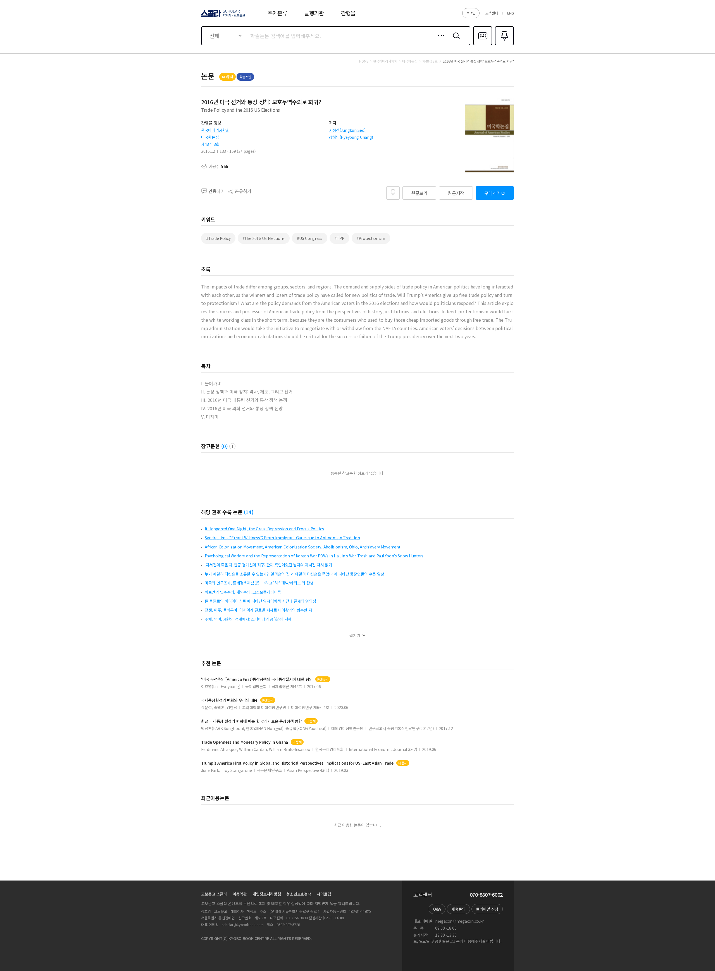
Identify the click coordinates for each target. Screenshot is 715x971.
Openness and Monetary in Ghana (244, 742)
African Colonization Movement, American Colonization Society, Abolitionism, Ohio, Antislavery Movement (302, 547)
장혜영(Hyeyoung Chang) (351, 137)
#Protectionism (371, 238)
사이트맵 (324, 894)
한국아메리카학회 (215, 130)
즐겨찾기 (503, 44)
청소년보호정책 (298, 894)
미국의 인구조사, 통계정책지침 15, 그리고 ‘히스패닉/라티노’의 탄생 (259, 583)
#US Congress (309, 238)
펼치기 (354, 635)
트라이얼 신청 (487, 909)
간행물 (348, 13)
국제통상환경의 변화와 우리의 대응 (229, 700)
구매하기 (492, 193)
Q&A (437, 909)
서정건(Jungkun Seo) (347, 130)
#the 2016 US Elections (264, 238)
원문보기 (419, 193)
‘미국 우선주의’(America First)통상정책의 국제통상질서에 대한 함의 (257, 679)
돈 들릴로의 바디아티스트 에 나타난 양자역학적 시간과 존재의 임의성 (260, 601)
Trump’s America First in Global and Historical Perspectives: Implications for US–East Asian (297, 763)
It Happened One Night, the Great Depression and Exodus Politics (264, 528)
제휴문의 (458, 909)
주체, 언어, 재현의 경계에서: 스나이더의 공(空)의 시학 (248, 619)
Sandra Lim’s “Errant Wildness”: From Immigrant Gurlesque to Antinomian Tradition (282, 537)
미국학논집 (210, 137)
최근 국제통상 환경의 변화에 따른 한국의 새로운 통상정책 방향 (251, 721)
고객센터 (491, 13)
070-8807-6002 (486, 895)
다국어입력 (483, 44)
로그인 (470, 12)
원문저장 (456, 193)
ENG (510, 13)
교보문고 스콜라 (214, 894)
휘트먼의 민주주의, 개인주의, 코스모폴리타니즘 (243, 592)
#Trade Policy (218, 238)
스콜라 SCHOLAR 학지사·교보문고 (222, 16)
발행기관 (314, 13)
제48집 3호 (210, 144)
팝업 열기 (232, 446)
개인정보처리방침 (266, 894)
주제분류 (277, 13)
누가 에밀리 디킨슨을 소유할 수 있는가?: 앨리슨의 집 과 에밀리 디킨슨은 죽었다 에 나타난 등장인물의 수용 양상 (294, 574)
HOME (363, 61)
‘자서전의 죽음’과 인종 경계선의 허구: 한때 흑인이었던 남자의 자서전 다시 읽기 (268, 564)
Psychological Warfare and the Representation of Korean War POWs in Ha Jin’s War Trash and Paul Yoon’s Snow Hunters (314, 556)
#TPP (339, 238)
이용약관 (240, 894)
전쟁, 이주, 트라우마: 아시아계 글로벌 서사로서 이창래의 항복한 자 (258, 610)
